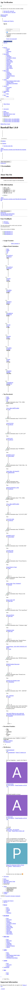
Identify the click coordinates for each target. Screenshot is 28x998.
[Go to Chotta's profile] (8, 828)
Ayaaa (7, 326)
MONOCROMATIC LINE (12, 487)
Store (4, 92)
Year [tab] (7, 251)
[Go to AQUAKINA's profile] (16, 782)
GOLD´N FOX (9, 423)
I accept (3, 988)
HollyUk (8, 303)
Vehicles (8, 64)
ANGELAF (8, 742)
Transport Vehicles (10, 75)
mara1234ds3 (11, 456)
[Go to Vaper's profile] (8, 359)
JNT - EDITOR (10, 695)
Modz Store (6, 70)
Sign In (8, 36)
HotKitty (4, 143)
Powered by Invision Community (12, 896)
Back (7, 907)
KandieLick (9, 314)
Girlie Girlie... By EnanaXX (12, 471)
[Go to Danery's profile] (8, 336)
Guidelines (8, 51)
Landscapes (9, 74)
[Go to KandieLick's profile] (9, 313)
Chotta (9, 831)
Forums (8, 48)
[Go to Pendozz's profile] (16, 863)
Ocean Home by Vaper (11, 567)
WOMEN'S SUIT (10, 454)
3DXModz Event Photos (12, 83)
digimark (10, 584)
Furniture (8, 59)
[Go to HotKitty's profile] (3, 141)
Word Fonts (9, 65)
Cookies (5, 893)
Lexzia (9, 649)
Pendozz (10, 866)
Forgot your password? (11, 38)
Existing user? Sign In (8, 21)
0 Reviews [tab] (5, 221)
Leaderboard (6, 91)
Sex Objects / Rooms (11, 57)
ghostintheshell (11, 752)
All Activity (9, 87)
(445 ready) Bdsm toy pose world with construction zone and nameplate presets (15, 714)
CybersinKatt (11, 681)
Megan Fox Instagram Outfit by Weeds (15, 865)
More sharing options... (6, 161)
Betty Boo (10, 601)
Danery (8, 337)
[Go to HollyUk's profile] (8, 301)
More (7, 52)
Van (7, 751)
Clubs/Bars (8, 56)
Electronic (8, 63)
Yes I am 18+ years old (8, 11)
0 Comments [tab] (6, 223)
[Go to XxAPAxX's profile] (9, 255)
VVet (9, 409)
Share (2, 148)
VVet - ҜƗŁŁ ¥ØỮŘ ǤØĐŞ (12, 408)
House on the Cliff (10, 599)
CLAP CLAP (9, 438)
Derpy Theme (9, 890)
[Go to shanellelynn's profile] (9, 382)
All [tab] (7, 253)
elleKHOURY (11, 472)
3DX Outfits (9, 66)
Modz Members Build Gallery (13, 81)
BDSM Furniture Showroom (12, 664)
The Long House (10, 615)
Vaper (7, 360)
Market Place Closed (5, 124)
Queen (7, 279)
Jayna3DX (10, 716)
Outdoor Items (9, 61)
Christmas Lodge (10, 630)
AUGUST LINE (10, 519)
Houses (8, 55)
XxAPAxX (8, 256)
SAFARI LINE (9, 550)
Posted (21, 752)
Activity (5, 86)
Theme (5, 886)
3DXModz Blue (10, 889)
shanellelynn (9, 383)
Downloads (6, 54)
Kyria (9, 665)
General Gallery (10, 82)
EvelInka (8, 291)
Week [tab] (7, 249)
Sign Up (5, 42)
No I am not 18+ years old (9, 12)
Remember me (9, 33)
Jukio (9, 697)
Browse (5, 47)
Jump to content (4, 14)
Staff (7, 50)
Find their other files (8, 146)
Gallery (5, 79)
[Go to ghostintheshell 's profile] (10, 750)
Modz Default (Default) (11, 887)
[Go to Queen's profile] (8, 278)
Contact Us (6, 892)
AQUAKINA (11, 785)
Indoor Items (9, 60)
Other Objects (9, 68)
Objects (8, 77)
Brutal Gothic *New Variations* (13, 583)
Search (7, 88)
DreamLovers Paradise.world (13, 680)
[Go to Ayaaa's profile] (8, 324)
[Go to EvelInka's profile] (9, 290)
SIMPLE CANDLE (8, 740)
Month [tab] (7, 250)
